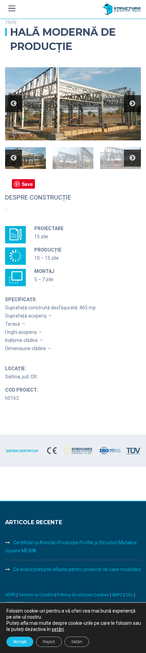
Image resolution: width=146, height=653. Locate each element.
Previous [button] (13, 103)
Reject (49, 641)
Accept (19, 641)
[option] (73, 103)
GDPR (10, 594)
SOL (130, 594)
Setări (76, 641)
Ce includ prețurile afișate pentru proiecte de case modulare (77, 569)
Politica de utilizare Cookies (83, 594)
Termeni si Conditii (36, 594)
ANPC (118, 594)
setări (58, 629)
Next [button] (132, 103)
